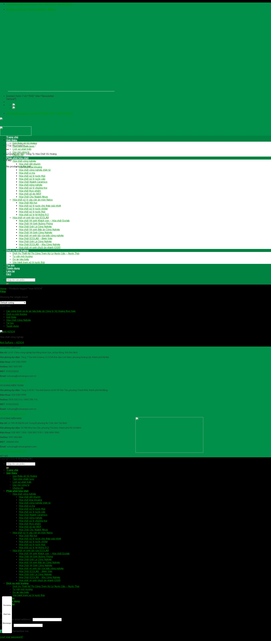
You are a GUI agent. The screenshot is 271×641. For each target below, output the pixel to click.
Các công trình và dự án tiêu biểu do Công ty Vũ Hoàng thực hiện (41, 311)
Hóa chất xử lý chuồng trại (33, 187)
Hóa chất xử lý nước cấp (32, 178)
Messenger (7, 623)
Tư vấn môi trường (23, 256)
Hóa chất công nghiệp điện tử (35, 169)
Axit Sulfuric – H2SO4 (12, 342)
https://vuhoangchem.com (13, 451)
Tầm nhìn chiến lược (23, 146)
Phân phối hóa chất (17, 158)
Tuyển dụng (13, 268)
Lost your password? (11, 637)
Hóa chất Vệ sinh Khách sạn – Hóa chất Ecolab (44, 220)
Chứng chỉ (18, 155)
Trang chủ (12, 137)
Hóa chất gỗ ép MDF (30, 193)
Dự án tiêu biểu (21, 259)
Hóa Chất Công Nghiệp (18, 320)
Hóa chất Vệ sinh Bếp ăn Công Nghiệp (39, 229)
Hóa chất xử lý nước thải (32, 175)
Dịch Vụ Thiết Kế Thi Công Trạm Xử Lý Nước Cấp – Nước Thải (46, 253)
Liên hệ (10, 271)
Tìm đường (7, 605)
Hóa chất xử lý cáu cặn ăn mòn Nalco (33, 199)
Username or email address (16, 619)
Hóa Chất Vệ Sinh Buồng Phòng (36, 223)
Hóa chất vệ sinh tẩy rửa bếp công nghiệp (41, 235)
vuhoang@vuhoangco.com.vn (21, 4)
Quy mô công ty (21, 152)
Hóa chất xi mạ (27, 172)
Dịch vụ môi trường (17, 250)
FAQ (8, 274)
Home (3, 288)
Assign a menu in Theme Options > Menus (31, 9)
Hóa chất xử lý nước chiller (33, 208)
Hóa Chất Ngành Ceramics (33, 181)
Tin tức (10, 265)
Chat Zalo (7, 614)
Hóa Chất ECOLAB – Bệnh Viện (35, 238)
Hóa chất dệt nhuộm (29, 164)
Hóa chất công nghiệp (24, 161)
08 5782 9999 (64, 4)
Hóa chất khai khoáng (30, 167)
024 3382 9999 (46, 4)
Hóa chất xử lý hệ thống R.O (34, 214)
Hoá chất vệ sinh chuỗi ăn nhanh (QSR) (40, 247)
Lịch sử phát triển (22, 149)
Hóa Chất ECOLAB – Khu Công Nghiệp (39, 244)
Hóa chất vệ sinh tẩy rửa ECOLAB (31, 217)
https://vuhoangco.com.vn (13, 380)
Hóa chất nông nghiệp (30, 184)
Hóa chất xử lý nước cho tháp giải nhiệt (40, 205)
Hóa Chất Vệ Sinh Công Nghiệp (35, 232)
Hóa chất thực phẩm (30, 190)
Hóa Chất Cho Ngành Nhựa (33, 196)
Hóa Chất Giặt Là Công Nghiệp (35, 226)
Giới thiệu (11, 140)
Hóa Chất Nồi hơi (28, 202)
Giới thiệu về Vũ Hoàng (25, 143)
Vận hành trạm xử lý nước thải (29, 262)
